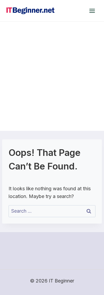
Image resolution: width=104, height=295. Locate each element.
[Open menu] (92, 10)
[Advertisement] (52, 76)
